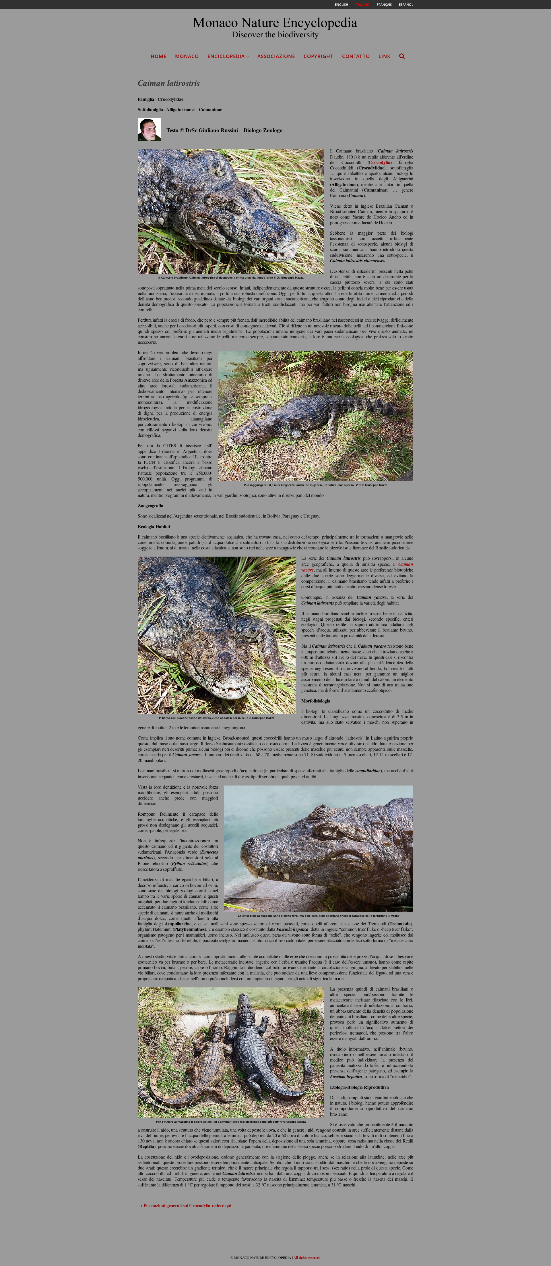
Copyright (318, 56)
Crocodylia (379, 162)
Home (158, 56)
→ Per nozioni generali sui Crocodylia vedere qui (184, 1205)
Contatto (356, 56)
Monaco (187, 56)
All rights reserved (307, 1257)
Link (385, 56)
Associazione (276, 56)
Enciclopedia (226, 56)
